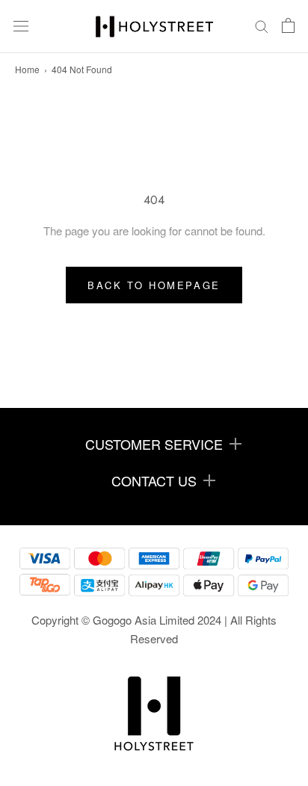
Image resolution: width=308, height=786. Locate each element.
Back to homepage (154, 285)
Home (27, 69)
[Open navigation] (20, 26)
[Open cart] (288, 26)
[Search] (261, 27)
